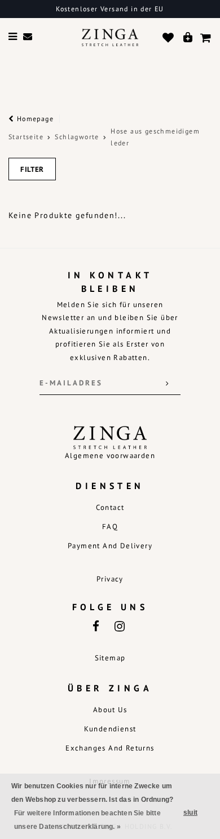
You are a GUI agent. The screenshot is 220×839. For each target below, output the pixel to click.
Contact (110, 507)
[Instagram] (119, 625)
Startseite (25, 136)
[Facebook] (95, 625)
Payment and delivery (110, 546)
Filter (32, 169)
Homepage (34, 118)
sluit (190, 812)
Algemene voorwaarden (110, 455)
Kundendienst (110, 729)
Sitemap (110, 658)
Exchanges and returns (109, 748)
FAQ (110, 526)
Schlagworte (77, 136)
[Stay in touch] (168, 383)
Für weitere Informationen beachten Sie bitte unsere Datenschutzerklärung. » (87, 820)
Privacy (110, 579)
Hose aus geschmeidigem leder (155, 137)
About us (110, 709)
